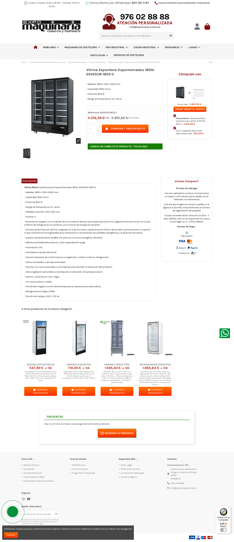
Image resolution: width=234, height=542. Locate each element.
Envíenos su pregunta (119, 433)
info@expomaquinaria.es (183, 488)
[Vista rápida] (45, 360)
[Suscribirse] (56, 514)
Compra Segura (129, 477)
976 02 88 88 (177, 483)
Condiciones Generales (132, 473)
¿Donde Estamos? (32, 473)
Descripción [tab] (29, 180)
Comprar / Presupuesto (127, 128)
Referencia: (93, 112)
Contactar (28, 469)
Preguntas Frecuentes (83, 473)
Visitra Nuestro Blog (33, 477)
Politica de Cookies (130, 469)
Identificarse (78, 465)
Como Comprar (80, 469)
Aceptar (11, 535)
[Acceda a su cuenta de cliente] (197, 26)
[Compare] (40, 360)
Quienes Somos (31, 465)
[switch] (223, 530)
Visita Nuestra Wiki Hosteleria (38, 481)
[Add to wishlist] (36, 360)
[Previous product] (210, 62)
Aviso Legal (126, 465)
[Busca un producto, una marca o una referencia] (170, 35)
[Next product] (212, 62)
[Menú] (229, 508)
